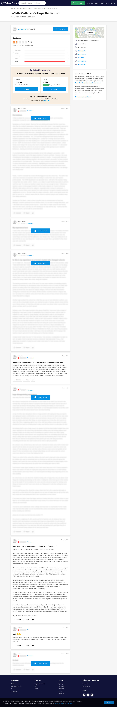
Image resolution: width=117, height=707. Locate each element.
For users (85, 684)
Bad (16, 61)
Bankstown (54, 8)
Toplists (37, 689)
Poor (16, 59)
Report (27, 380)
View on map (90, 33)
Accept (109, 702)
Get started (26, 89)
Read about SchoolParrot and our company (88, 83)
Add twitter (81, 58)
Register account (40, 684)
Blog (36, 686)
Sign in (113, 3)
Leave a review (22, 29)
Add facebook (82, 54)
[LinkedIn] (92, 695)
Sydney (30, 8)
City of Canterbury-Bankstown (42, 8)
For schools (86, 686)
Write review (62, 29)
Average (17, 56)
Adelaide (61, 693)
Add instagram (82, 61)
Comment (18, 380)
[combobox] (32, 3)
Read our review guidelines (83, 97)
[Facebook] (84, 695)
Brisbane (61, 689)
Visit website (82, 51)
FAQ (12, 689)
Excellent (18, 50)
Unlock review (42, 118)
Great (17, 53)
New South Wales (21, 8)
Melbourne (61, 686)
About (12, 684)
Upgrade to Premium (93, 3)
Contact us (14, 691)
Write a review (79, 3)
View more (30, 111)
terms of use (68, 703)
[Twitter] (88, 695)
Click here (46, 101)
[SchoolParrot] (9, 3)
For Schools (105, 3)
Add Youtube (81, 65)
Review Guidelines (16, 686)
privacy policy (59, 703)
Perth (60, 691)
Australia (13, 8)
